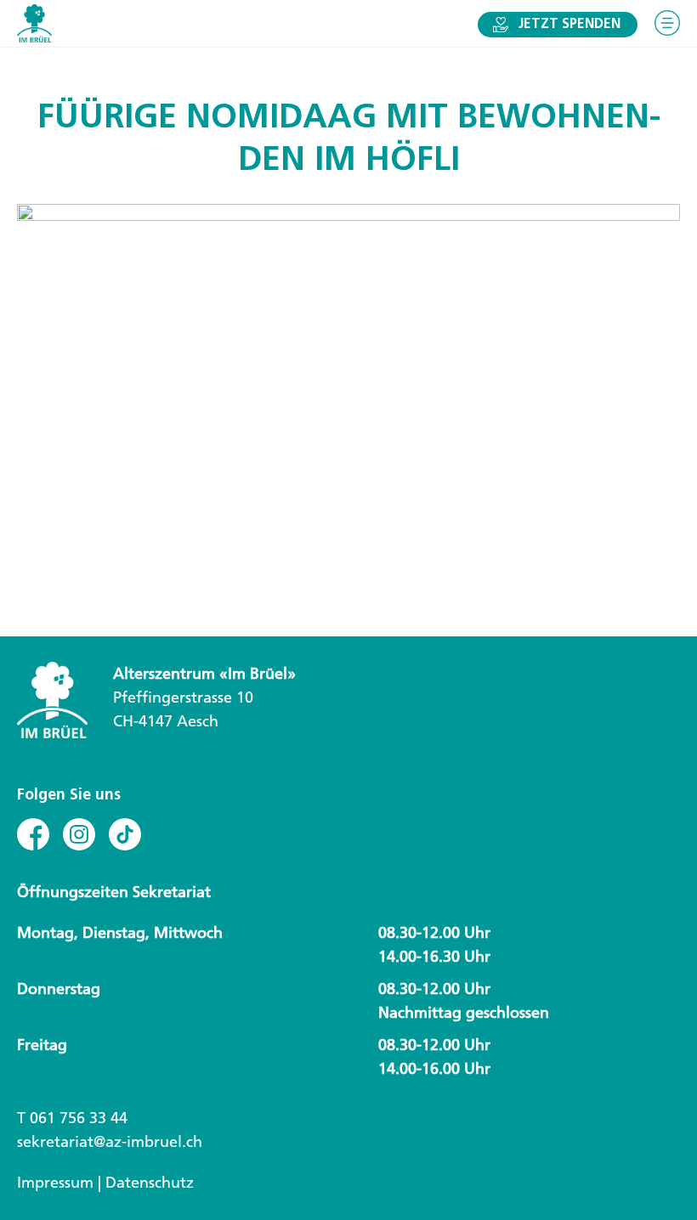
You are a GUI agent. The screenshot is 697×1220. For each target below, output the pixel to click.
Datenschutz (149, 1182)
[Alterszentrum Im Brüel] (34, 23)
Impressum (55, 1182)
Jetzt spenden (569, 24)
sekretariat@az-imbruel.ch (109, 1141)
